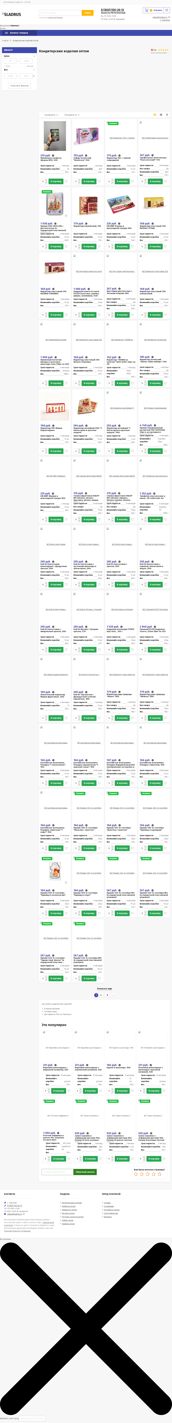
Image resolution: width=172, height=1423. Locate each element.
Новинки (105, 86)
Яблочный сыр (46, 108)
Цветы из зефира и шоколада (118, 74)
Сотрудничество (111, 1213)
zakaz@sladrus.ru (160, 17)
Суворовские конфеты (58, 102)
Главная (5, 40)
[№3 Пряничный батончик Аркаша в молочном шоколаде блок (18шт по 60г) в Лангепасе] (55, 338)
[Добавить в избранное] (65, 181)
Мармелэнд (110, 97)
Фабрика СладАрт (84, 86)
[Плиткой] (155, 115)
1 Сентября (61, 80)
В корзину (56, 181)
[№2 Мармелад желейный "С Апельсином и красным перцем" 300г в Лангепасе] (121, 406)
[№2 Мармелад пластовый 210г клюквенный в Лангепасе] (154, 269)
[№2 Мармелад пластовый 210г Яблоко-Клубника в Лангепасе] (88, 338)
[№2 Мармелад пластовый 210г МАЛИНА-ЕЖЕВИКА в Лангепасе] (55, 269)
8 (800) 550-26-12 (112, 10)
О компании (109, 1206)
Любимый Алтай (110, 69)
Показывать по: (70, 115)
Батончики (80, 58)
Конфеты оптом (68, 1206)
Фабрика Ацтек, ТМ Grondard (146, 74)
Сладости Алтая (47, 80)
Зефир (135, 58)
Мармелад (56, 58)
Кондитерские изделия (72, 1203)
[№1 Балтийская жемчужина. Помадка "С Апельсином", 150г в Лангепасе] (55, 741)
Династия (44, 86)
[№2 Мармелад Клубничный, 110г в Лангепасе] (88, 204)
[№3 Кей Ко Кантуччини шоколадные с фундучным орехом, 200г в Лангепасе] (55, 542)
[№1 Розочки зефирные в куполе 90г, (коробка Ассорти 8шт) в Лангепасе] (57, 1114)
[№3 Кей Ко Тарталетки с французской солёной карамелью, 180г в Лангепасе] (88, 672)
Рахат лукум (69, 63)
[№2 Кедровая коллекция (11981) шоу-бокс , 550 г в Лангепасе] (121, 607)
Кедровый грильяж (91, 91)
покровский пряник (55, 18)
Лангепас (165, 20)
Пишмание (108, 63)
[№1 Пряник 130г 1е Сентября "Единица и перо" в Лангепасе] (88, 871)
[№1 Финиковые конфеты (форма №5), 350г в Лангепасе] (54, 136)
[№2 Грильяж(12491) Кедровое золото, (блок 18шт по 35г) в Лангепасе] (154, 607)
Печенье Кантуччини (130, 80)
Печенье (92, 58)
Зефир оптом (67, 1220)
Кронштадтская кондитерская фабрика (57, 97)
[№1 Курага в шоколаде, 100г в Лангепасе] (120, 1046)
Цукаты (98, 63)
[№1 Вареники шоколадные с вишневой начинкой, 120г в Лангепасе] (57, 1046)
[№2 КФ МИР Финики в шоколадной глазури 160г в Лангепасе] (55, 474)
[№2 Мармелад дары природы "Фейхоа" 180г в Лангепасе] (154, 672)
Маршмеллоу (124, 58)
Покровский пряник (126, 97)
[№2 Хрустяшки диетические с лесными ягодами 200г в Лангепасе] (121, 269)
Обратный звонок (85, 1172)
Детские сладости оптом (72, 1217)
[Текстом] (167, 115)
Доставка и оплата (111, 1210)
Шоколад (68, 58)
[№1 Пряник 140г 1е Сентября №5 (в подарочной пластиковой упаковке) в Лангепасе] (88, 936)
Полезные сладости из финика (76, 74)
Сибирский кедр (160, 97)
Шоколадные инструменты (141, 102)
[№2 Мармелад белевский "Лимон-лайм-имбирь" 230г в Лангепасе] (154, 338)
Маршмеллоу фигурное (152, 80)
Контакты (108, 1217)
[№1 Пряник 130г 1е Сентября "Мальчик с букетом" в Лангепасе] (88, 806)
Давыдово (58, 91)
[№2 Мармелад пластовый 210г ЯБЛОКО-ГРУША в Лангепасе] (154, 204)
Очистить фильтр (19, 85)
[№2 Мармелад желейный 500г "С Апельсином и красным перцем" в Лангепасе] (88, 406)
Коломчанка (107, 91)
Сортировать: (50, 115)
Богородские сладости (50, 74)
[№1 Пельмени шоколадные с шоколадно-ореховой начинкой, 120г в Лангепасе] (152, 1046)
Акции (97, 86)
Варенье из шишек (85, 63)
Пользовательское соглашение (17, 1231)
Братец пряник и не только (155, 86)
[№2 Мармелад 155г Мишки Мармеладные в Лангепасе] (55, 406)
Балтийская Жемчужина (79, 80)
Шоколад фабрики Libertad (62, 86)
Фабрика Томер (94, 69)
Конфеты (44, 58)
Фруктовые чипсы (101, 102)
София (43, 102)
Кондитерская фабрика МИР (126, 91)
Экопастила (160, 102)
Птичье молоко (46, 63)
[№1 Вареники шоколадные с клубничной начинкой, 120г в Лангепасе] (89, 1046)
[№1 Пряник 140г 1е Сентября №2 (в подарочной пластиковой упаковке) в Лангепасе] (154, 871)
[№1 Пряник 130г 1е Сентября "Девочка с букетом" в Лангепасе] (121, 806)
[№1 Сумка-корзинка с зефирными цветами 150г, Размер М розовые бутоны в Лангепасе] (152, 1114)
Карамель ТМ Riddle (144, 63)
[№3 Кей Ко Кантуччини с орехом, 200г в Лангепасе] (121, 542)
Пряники (155, 58)
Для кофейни (97, 74)
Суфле (58, 63)
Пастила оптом (68, 1213)
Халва (124, 102)
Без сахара (116, 86)
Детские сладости (106, 58)
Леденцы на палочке (124, 63)
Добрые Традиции (72, 91)
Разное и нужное (144, 97)
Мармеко (80, 97)
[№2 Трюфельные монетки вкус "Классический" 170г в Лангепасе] (154, 136)
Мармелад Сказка (94, 97)
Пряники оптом (68, 1224)
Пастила (145, 58)
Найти (88, 13)
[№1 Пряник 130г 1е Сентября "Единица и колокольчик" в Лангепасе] (55, 871)
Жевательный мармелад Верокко (105, 80)
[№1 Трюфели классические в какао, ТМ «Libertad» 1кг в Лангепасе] (154, 474)
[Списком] (161, 115)
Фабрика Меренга (77, 69)
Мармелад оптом (69, 1210)
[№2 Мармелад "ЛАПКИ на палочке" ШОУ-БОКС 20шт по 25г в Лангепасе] (121, 338)
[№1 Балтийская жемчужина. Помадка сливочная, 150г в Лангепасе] (154, 741)
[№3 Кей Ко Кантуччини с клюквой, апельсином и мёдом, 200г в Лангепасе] (154, 542)
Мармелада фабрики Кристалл (53, 69)
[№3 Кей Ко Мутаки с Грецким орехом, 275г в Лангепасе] (88, 607)
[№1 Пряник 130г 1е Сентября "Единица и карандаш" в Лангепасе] (154, 806)
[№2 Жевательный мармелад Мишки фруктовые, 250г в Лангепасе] (55, 672)
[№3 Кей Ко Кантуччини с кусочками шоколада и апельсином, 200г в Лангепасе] (88, 542)
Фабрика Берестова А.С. (80, 102)
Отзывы (107, 1203)
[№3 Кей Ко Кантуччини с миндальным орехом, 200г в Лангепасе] (55, 607)
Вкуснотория (45, 91)
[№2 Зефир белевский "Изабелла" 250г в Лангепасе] (88, 136)
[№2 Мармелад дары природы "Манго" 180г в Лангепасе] (121, 672)
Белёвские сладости (132, 86)
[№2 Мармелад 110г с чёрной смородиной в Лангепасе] (121, 136)
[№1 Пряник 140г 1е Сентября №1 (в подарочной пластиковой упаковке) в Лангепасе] (121, 871)
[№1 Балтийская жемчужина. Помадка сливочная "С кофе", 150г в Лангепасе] (55, 806)
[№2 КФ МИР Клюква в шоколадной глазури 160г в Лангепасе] (121, 204)
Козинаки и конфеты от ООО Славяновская (138, 69)
